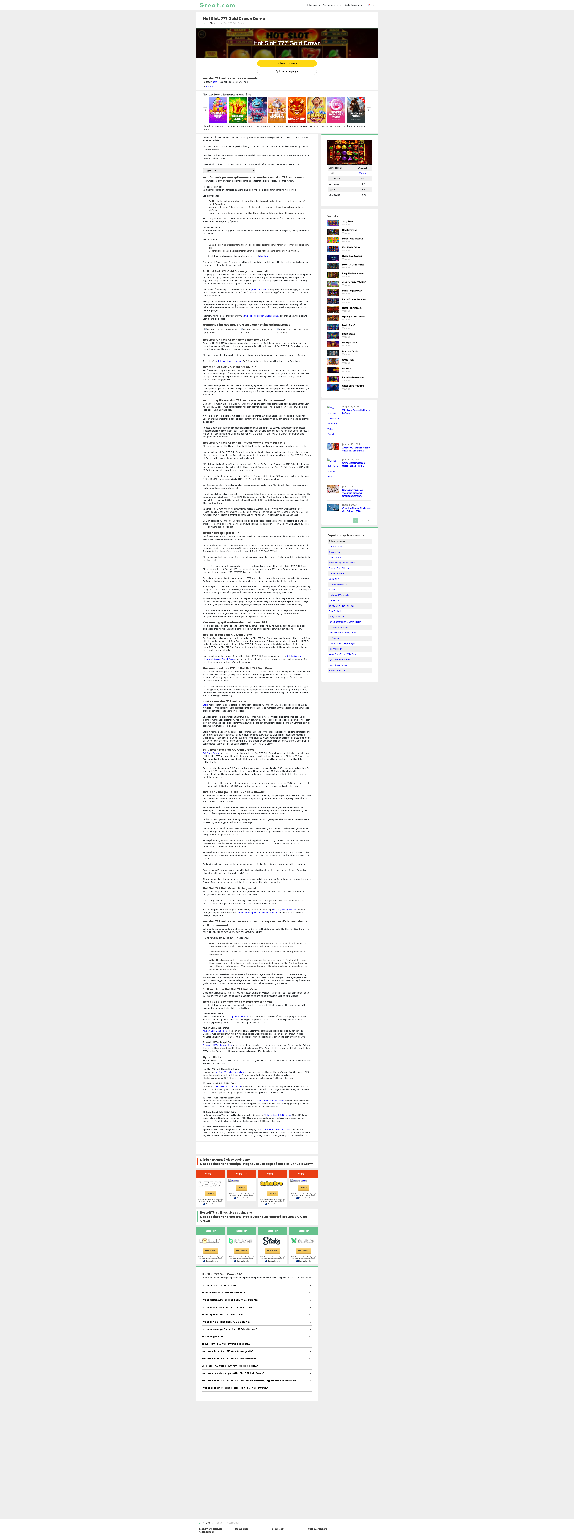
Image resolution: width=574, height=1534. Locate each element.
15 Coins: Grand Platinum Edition (275, 1129)
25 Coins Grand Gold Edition (227, 1086)
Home (204, 23)
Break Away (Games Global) (342, 563)
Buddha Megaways (338, 584)
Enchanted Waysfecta (339, 595)
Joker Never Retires (338, 665)
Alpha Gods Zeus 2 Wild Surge (343, 654)
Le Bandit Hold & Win (339, 627)
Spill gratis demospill (287, 63)
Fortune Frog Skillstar (339, 568)
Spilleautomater (330, 5)
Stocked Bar (334, 552)
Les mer (211, 1193)
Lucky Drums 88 (336, 616)
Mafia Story (334, 579)
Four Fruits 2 (335, 557)
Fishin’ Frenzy (335, 649)
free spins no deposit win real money (261, 316)
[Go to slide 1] (355, 520)
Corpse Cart (334, 600)
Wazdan (363, 173)
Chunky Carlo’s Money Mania (342, 633)
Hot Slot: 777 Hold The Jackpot (229, 1072)
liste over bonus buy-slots (230, 361)
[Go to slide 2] (362, 520)
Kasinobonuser (352, 5)
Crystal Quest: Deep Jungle (342, 643)
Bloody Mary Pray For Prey (341, 606)
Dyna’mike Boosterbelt (339, 659)
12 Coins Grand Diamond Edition (268, 1100)
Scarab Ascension (337, 670)
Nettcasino (311, 5)
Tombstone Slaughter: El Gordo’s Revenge (257, 912)
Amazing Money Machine (285, 909)
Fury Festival (335, 611)
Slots (212, 23)
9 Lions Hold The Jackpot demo (218, 1045)
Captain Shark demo (239, 1016)
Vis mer (210, 86)
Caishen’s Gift (335, 546)
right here (263, 256)
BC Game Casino (211, 753)
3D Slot (332, 589)
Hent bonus (210, 1250)
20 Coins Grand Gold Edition (277, 1115)
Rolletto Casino (293, 656)
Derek (215, 82)
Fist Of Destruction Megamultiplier (345, 622)
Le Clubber (334, 638)
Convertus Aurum (337, 573)
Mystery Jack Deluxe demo (216, 1031)
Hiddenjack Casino (212, 659)
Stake (205, 705)
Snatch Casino (229, 659)
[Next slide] (308, 335)
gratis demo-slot (258, 289)
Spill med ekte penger (287, 71)
